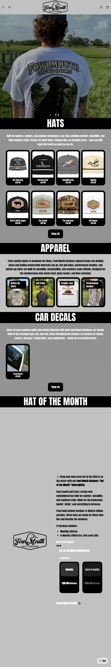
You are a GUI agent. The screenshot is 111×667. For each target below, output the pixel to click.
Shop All (55, 234)
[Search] (9, 7)
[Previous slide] (4, 66)
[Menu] (3, 7)
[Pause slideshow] (50, 115)
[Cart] (107, 7)
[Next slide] (106, 66)
